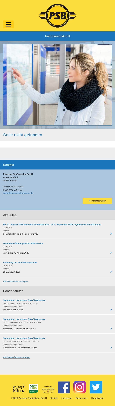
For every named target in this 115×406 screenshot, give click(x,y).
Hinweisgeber (97, 398)
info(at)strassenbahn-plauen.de (18, 193)
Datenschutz (82, 398)
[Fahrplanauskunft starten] (57, 85)
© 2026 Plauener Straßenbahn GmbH (29, 398)
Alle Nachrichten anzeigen (15, 281)
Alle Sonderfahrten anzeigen (16, 357)
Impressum (66, 398)
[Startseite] (57, 15)
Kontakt (54, 398)
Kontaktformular (97, 201)
